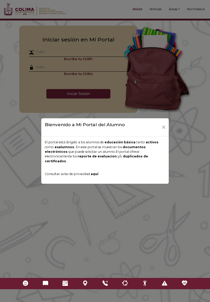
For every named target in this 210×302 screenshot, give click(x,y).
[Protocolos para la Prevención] (165, 283)
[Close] (163, 127)
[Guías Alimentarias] (184, 283)
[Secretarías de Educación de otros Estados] (125, 283)
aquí (94, 174)
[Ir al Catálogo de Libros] (45, 283)
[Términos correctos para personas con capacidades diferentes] (145, 283)
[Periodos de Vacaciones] (65, 283)
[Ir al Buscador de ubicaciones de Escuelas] (85, 283)
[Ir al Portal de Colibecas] (25, 283)
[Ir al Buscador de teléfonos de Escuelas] (105, 283)
